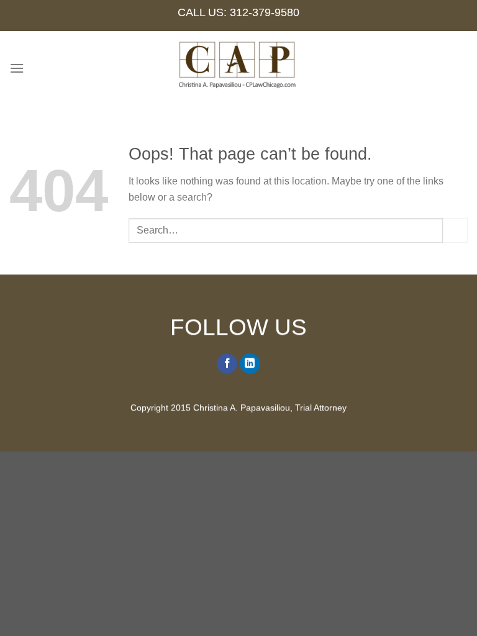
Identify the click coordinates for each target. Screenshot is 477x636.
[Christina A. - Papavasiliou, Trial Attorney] (238, 68)
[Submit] (455, 230)
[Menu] (16, 68)
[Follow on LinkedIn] (250, 364)
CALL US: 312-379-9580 (238, 12)
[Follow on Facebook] (227, 364)
